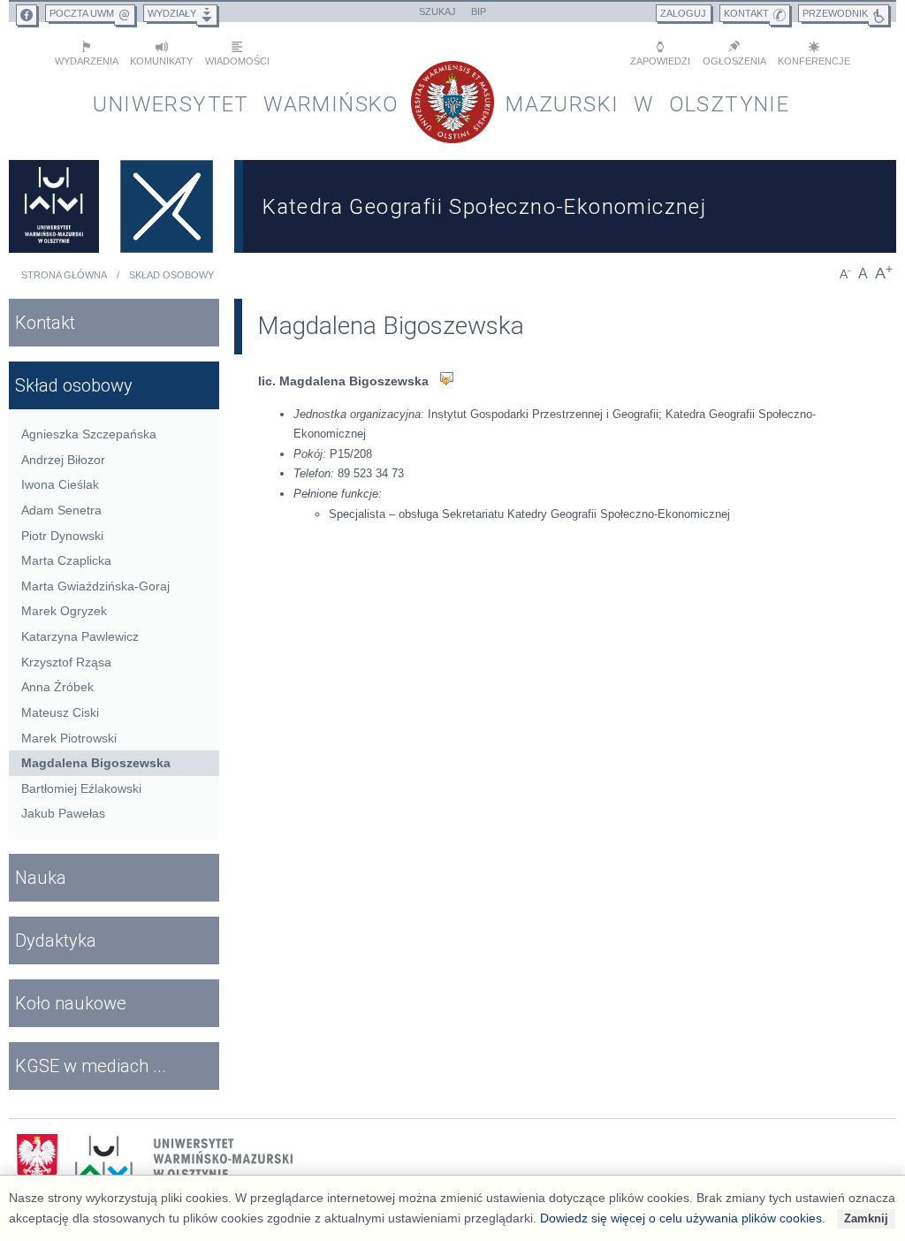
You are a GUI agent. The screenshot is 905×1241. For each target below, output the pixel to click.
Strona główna (64, 275)
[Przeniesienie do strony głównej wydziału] (166, 206)
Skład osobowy (171, 275)
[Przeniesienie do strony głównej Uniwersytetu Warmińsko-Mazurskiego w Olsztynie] (54, 206)
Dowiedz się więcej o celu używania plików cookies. (682, 1218)
